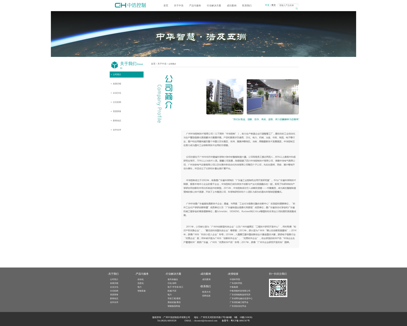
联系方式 (206, 292)
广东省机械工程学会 (239, 302)
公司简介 (117, 74)
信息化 (141, 283)
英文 (273, 5)
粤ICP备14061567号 (240, 320)
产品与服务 (195, 5)
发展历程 (117, 83)
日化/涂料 (172, 283)
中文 (267, 5)
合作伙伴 (117, 130)
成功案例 (231, 5)
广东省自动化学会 (238, 306)
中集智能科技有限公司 (240, 291)
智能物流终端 (174, 306)
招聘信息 (206, 296)
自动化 (141, 279)
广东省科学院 (236, 283)
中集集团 (234, 287)
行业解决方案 (214, 5)
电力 (140, 287)
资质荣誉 (117, 111)
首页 (165, 5)
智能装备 (142, 291)
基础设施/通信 (174, 302)
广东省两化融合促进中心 (241, 298)
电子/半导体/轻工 (175, 287)
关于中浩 (178, 5)
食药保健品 (173, 279)
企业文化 (117, 93)
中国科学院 (235, 279)
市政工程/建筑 (174, 298)
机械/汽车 (172, 291)
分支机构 (117, 102)
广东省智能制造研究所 (240, 294)
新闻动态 (117, 120)
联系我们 (247, 5)
